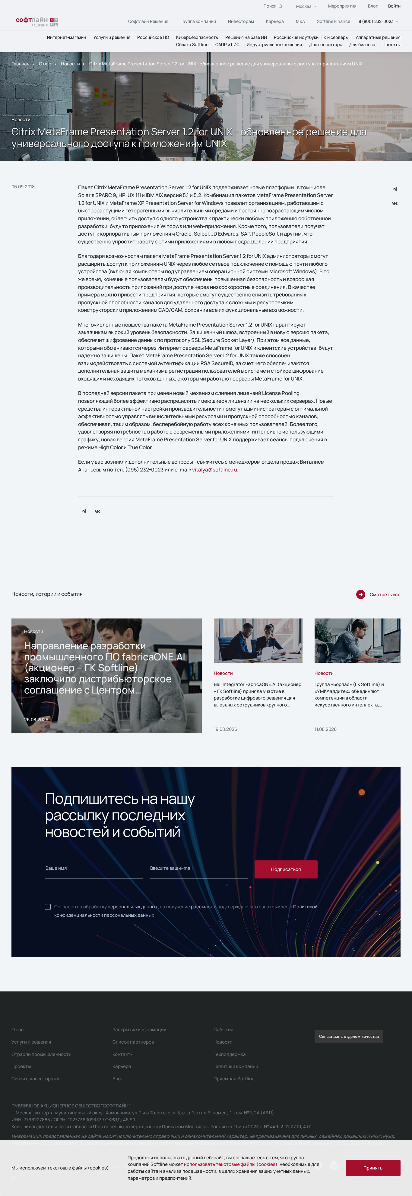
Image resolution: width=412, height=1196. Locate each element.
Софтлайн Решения (148, 21)
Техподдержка (230, 1054)
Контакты (123, 1054)
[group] (106, 675)
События (223, 1029)
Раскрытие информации (139, 1029)
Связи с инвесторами (35, 1078)
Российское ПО (153, 37)
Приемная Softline (234, 1078)
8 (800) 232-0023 (376, 21)
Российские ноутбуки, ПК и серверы (311, 37)
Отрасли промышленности (41, 1054)
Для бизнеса (362, 45)
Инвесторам (241, 21)
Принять (372, 1168)
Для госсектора (325, 45)
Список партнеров (133, 1042)
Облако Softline (192, 45)
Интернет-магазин (66, 37)
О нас (45, 64)
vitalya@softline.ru (214, 469)
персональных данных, (133, 906)
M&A (300, 21)
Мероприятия (342, 6)
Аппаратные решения (378, 37)
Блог (373, 6)
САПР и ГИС (227, 45)
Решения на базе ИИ (246, 37)
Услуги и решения (111, 37)
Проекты (391, 45)
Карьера (275, 21)
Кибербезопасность (197, 37)
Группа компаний (198, 21)
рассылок (202, 906)
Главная (20, 64)
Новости (70, 64)
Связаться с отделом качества (349, 1036)
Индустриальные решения (274, 45)
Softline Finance (333, 21)
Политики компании (236, 1066)
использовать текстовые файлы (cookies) (230, 1164)
